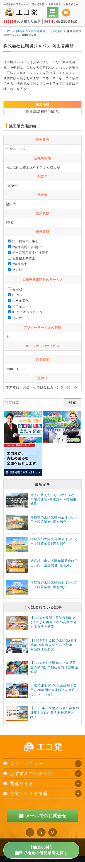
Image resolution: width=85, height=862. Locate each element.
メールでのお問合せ (46, 815)
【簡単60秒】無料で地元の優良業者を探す (41, 850)
